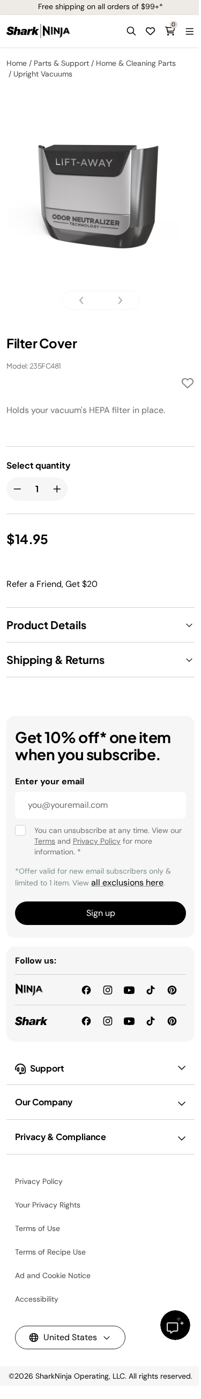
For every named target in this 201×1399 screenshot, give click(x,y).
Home (16, 63)
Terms (44, 841)
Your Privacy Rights (47, 1205)
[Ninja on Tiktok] (150, 989)
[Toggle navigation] (189, 31)
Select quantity (38, 465)
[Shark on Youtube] (129, 1020)
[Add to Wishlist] (188, 385)
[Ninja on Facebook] (86, 989)
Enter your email (49, 781)
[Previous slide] (84, 300)
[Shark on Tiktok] (150, 1020)
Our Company (43, 1101)
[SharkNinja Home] (38, 31)
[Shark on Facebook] (86, 1020)
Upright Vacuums (42, 74)
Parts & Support (61, 63)
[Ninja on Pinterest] (172, 989)
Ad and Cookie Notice (53, 1275)
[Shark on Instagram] (107, 1020)
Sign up (100, 913)
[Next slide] (116, 300)
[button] (131, 31)
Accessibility (36, 1299)
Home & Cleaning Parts (136, 63)
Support (47, 1068)
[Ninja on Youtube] (129, 989)
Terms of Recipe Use (50, 1252)
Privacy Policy (97, 841)
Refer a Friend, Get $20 (52, 584)
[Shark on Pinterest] (172, 1020)
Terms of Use (37, 1228)
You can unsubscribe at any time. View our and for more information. (108, 841)
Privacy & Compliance (60, 1136)
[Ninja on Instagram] (107, 989)
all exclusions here (127, 882)
